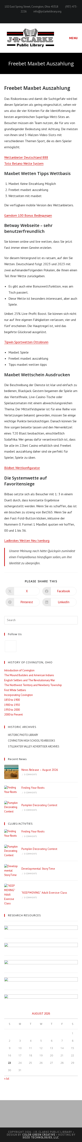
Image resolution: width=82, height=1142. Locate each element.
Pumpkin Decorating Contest (39, 805)
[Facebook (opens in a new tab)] (41, 16)
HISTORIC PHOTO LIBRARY (23, 735)
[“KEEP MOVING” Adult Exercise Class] (11, 895)
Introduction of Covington (19, 670)
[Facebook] (10, 646)
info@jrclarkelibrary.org (47, 11)
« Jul (6, 1078)
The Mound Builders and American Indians (29, 675)
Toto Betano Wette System (24, 163)
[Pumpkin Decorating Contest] (11, 807)
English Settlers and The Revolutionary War (29, 680)
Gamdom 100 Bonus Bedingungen (28, 215)
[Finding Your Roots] (11, 790)
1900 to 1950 (12, 705)
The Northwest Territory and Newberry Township (33, 685)
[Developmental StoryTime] (11, 870)
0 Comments (30, 774)
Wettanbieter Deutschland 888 (26, 157)
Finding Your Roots (33, 788)
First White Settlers (15, 690)
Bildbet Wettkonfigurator (22, 468)
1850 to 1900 (12, 700)
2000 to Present (13, 714)
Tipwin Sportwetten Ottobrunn (26, 342)
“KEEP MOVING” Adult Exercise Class (44, 892)
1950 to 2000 (12, 709)
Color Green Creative (38, 1135)
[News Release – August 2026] (11, 772)
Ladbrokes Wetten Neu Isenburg (26, 540)
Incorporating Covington (18, 695)
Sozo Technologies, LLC (40, 1137)
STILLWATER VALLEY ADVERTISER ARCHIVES (33, 746)
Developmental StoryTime (38, 868)
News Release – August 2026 (39, 770)
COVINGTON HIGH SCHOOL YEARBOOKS (31, 740)
